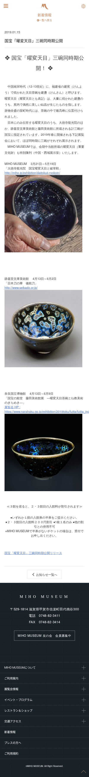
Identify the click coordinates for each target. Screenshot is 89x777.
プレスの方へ (12, 742)
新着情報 (45, 17)
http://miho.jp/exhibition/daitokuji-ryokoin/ (32, 173)
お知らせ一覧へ (46, 574)
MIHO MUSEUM (45, 596)
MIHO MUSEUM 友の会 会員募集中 (44, 635)
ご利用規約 (11, 753)
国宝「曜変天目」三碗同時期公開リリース (33, 553)
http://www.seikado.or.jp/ (21, 287)
